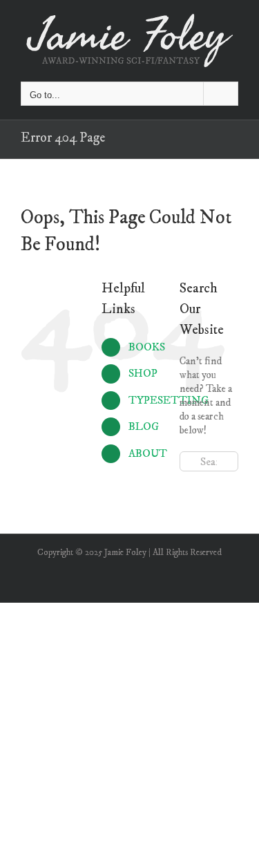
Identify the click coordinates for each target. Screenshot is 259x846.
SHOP (142, 373)
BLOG (143, 426)
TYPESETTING (168, 400)
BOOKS (146, 347)
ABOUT (147, 453)
